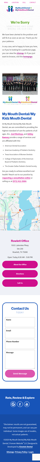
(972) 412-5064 (19, 181)
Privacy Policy (21, 452)
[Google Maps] (13, 404)
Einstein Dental (26, 446)
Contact (33, 2)
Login (31, 452)
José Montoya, (17, 134)
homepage (27, 56)
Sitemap (10, 452)
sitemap (20, 53)
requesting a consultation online (16, 178)
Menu (6, 2)
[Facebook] (20, 404)
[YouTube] (27, 404)
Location (15, 2)
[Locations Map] (20, 210)
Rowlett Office (20, 241)
